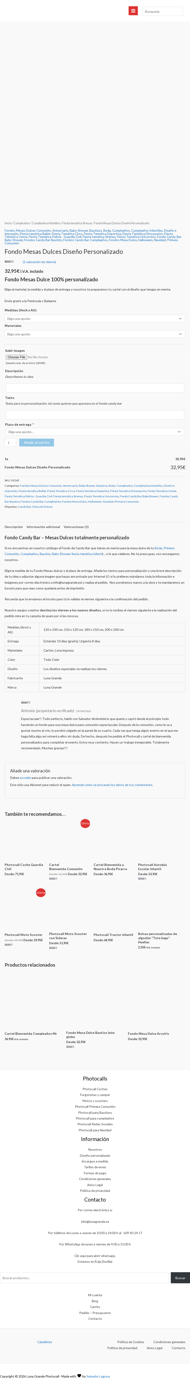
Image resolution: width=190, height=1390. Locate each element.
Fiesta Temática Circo (67, 234)
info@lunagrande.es (95, 1221)
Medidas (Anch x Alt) (20, 310)
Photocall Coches (95, 1089)
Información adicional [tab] (43, 527)
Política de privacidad (95, 1191)
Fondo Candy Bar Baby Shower (139, 496)
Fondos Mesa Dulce (123, 240)
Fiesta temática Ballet (35, 234)
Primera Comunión (127, 501)
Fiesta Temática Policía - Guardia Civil (55, 237)
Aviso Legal (95, 1185)
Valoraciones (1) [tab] (76, 527)
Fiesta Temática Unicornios (136, 237)
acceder (25, 778)
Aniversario (60, 230)
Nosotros (95, 1149)
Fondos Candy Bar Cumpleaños (85, 240)
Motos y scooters (95, 1101)
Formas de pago (95, 1173)
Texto (9, 398)
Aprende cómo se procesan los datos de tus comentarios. (112, 785)
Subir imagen (15, 350)
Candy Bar (24, 506)
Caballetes (44, 1342)
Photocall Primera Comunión (95, 1106)
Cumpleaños (21, 223)
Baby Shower (79, 230)
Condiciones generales (95, 1179)
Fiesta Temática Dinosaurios (143, 234)
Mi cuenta (95, 1295)
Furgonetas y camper (95, 1095)
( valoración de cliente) (39, 262)
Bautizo (45, 554)
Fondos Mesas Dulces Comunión (28, 230)
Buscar (180, 1278)
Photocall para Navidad (95, 1130)
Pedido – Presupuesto (95, 1313)
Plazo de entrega (19, 424)
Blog (95, 1301)
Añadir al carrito (36, 442)
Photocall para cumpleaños (95, 1118)
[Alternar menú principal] (133, 10)
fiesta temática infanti (87, 554)
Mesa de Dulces (42, 506)
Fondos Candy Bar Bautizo (43, 240)
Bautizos (95, 230)
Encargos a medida (95, 1161)
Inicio (8, 223)
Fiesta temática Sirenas (77, 223)
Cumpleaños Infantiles (46, 223)
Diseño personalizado (95, 1155)
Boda (107, 230)
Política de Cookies (130, 1342)
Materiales (13, 326)
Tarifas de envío (95, 1167)
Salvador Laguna (98, 1376)
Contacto (95, 1318)
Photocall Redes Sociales (95, 1124)
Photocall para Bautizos (95, 1112)
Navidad (160, 240)
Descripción (14, 371)
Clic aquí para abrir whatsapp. (95, 1256)
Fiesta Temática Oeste (162, 491)
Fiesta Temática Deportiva (102, 234)
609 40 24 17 (133, 1233)
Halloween (145, 240)
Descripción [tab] (14, 527)
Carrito (95, 1307)
